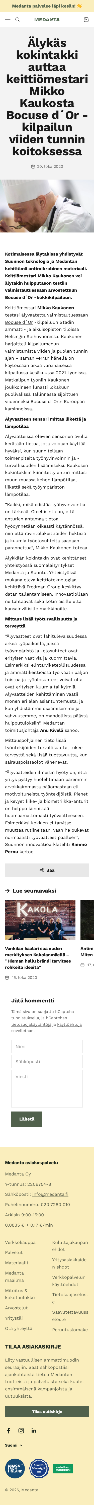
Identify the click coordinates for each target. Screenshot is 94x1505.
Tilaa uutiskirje (47, 1411)
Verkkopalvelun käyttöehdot (68, 1281)
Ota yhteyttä (18, 1328)
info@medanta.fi (50, 1194)
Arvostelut (16, 1307)
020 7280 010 (55, 1204)
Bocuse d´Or (19, 322)
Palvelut (14, 1252)
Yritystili (14, 1318)
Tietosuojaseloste (70, 1298)
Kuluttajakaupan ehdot (70, 1246)
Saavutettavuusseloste (70, 1315)
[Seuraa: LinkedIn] (34, 1430)
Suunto (39, 572)
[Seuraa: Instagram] (21, 1430)
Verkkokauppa (20, 1242)
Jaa (50, 870)
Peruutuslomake (70, 1329)
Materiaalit (17, 1262)
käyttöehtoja (69, 1024)
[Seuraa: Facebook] (8, 1430)
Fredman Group (43, 586)
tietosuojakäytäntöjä (31, 1024)
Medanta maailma (14, 1276)
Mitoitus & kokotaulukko (20, 1294)
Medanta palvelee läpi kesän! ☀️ (47, 6)
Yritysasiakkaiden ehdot (69, 1263)
